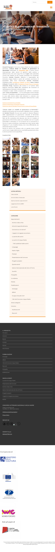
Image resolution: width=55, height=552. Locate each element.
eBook (14, 292)
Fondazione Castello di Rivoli (21, 82)
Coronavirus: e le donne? (19, 229)
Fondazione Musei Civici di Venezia (28, 84)
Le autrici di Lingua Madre (19, 240)
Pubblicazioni (15, 285)
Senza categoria (15, 302)
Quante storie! (16, 264)
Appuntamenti (15, 219)
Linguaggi (15, 247)
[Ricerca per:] (39, 2)
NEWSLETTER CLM (7, 434)
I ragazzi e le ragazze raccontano (21, 233)
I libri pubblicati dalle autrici (21, 243)
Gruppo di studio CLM (18, 295)
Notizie (13, 282)
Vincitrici (13, 306)
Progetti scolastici (17, 261)
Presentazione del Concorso (20, 257)
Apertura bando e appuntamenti (19, 200)
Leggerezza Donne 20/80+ (17, 203)
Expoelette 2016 (23, 70)
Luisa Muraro (14, 207)
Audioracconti (16, 309)
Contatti (5, 342)
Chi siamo (5, 332)
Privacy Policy (6, 415)
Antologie (15, 288)
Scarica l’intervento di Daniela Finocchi (13, 104)
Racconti (14, 313)
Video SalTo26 (14, 194)
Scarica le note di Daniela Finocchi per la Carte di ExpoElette (20, 106)
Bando (4, 339)
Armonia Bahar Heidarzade (18, 197)
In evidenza (14, 278)
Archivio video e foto (17, 222)
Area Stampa (6, 348)
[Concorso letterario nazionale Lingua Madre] (8, 9)
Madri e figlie (15, 250)
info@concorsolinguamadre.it (10, 412)
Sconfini (14, 271)
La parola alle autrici (17, 236)
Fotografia (14, 275)
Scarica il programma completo (11, 102)
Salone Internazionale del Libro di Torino (23, 268)
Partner (4, 345)
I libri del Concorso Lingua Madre (21, 299)
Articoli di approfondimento (20, 226)
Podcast (14, 254)
